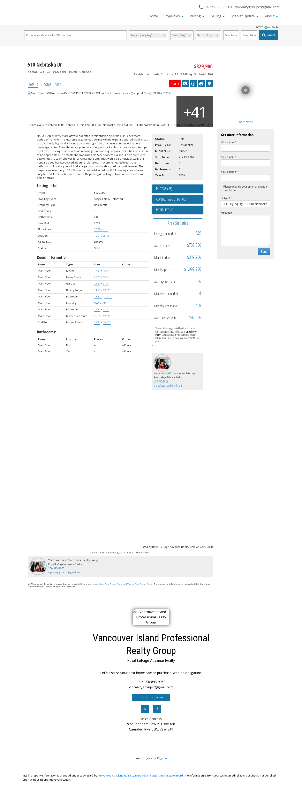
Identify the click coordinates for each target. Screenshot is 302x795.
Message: (227, 212)
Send (264, 251)
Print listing (164, 209)
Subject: (226, 198)
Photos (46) (164, 188)
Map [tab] (58, 84)
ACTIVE (259, 27)
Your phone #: (229, 172)
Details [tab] (33, 84)
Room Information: (53, 257)
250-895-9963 (161, 381)
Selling (216, 16)
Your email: (227, 157)
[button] (151, 697)
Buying (195, 16)
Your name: (227, 142)
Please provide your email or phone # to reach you (244, 188)
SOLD (275, 27)
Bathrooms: (46, 332)
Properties (171, 16)
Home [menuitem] (153, 16)
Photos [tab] (46, 84)
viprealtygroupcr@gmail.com (168, 385)
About (269, 16)
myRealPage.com (158, 758)
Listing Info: (47, 185)
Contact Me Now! (151, 697)
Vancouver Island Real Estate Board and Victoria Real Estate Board (120, 584)
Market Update (243, 16)
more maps (246, 122)
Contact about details (171, 199)
